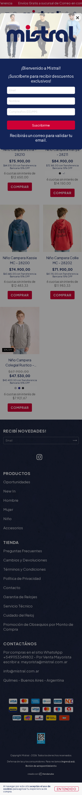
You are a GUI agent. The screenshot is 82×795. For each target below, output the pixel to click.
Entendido (66, 789)
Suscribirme (41, 125)
